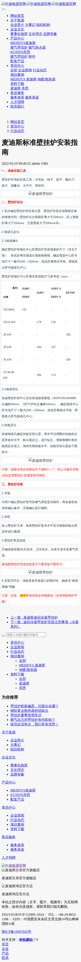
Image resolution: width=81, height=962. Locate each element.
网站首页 (17, 122)
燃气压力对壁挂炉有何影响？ (32, 720)
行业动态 (17, 131)
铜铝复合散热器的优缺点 (29, 710)
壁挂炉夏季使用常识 (25, 715)
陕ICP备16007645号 (16, 931)
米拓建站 (26, 939)
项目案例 (17, 656)
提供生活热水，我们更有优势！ (34, 724)
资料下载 (17, 674)
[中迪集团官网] (40, 4)
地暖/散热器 (28, 670)
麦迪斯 (24, 683)
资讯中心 (17, 126)
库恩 (22, 688)
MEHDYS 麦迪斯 (32, 665)
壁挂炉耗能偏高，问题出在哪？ (34, 706)
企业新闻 (17, 647)
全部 (13, 70)
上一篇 (34, 617)
